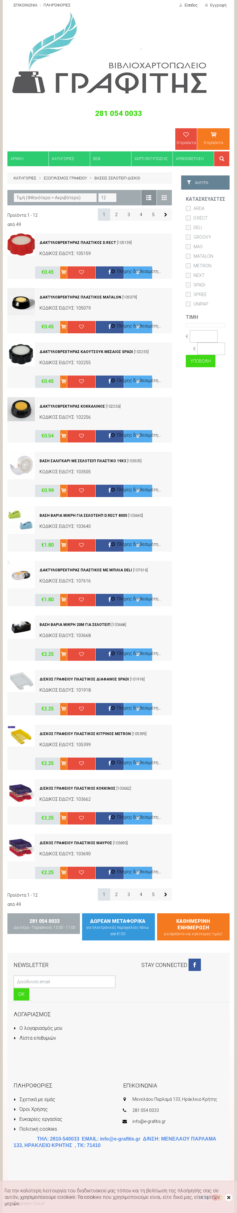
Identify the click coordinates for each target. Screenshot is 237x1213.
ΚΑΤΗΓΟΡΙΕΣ (25, 178)
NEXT (199, 275)
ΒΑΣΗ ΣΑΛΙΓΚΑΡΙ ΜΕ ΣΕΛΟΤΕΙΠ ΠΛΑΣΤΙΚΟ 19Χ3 (83, 461)
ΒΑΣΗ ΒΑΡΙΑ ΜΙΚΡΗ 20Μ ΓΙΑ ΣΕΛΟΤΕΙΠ (75, 625)
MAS (198, 246)
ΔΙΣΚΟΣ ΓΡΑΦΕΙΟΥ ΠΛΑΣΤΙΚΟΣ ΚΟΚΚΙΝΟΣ (78, 788)
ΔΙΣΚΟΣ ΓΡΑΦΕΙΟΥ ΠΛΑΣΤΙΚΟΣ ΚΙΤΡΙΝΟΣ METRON (86, 734)
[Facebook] (195, 965)
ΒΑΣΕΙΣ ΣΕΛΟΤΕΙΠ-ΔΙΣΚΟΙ (117, 178)
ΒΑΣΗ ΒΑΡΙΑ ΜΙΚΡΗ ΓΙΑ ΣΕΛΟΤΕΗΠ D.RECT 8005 (84, 515)
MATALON (203, 256)
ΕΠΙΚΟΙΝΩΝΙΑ (25, 5)
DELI (197, 227)
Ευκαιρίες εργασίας (40, 1119)
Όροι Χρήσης (33, 1109)
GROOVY (202, 237)
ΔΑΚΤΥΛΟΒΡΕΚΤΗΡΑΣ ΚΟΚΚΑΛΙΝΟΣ (72, 406)
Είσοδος (191, 5)
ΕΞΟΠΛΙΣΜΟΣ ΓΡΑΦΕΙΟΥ (65, 178)
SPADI (199, 284)
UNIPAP (200, 304)
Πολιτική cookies (37, 1129)
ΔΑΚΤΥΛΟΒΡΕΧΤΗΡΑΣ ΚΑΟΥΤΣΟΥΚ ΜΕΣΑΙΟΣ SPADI (86, 352)
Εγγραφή (218, 5)
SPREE (200, 294)
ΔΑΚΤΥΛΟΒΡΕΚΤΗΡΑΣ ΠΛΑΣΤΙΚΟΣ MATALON (80, 297)
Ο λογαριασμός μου (40, 1028)
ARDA (199, 208)
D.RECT (200, 218)
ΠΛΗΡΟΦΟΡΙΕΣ (57, 5)
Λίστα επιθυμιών (37, 1038)
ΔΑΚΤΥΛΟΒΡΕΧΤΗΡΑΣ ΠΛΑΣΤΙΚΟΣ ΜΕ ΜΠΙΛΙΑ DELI (86, 570)
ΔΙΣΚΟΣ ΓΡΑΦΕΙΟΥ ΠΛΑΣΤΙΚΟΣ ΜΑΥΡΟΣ (76, 843)
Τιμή (192, 317)
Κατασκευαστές (205, 199)
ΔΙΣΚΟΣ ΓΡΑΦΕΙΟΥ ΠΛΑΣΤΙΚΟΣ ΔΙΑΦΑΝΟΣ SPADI (84, 679)
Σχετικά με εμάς (36, 1099)
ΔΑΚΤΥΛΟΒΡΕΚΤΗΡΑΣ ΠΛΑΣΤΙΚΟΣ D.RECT (78, 243)
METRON (202, 265)
